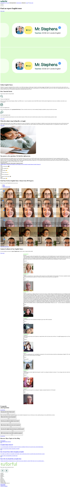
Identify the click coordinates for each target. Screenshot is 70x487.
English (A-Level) (21, 164)
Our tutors (2, 2)
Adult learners (19, 2)
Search (4, 185)
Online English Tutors (6, 186)
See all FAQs (2, 436)
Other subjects (13, 163)
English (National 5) (37, 164)
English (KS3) (9, 164)
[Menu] (2, 4)
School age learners (13, 2)
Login (27, 2)
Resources (23, 2)
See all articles (2, 440)
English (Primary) (3, 164)
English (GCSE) (15, 164)
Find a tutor (2, 11)
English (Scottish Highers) (29, 164)
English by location (20, 163)
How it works (6, 2)
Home (4, 184)
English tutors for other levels (5, 163)
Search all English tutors (4, 246)
